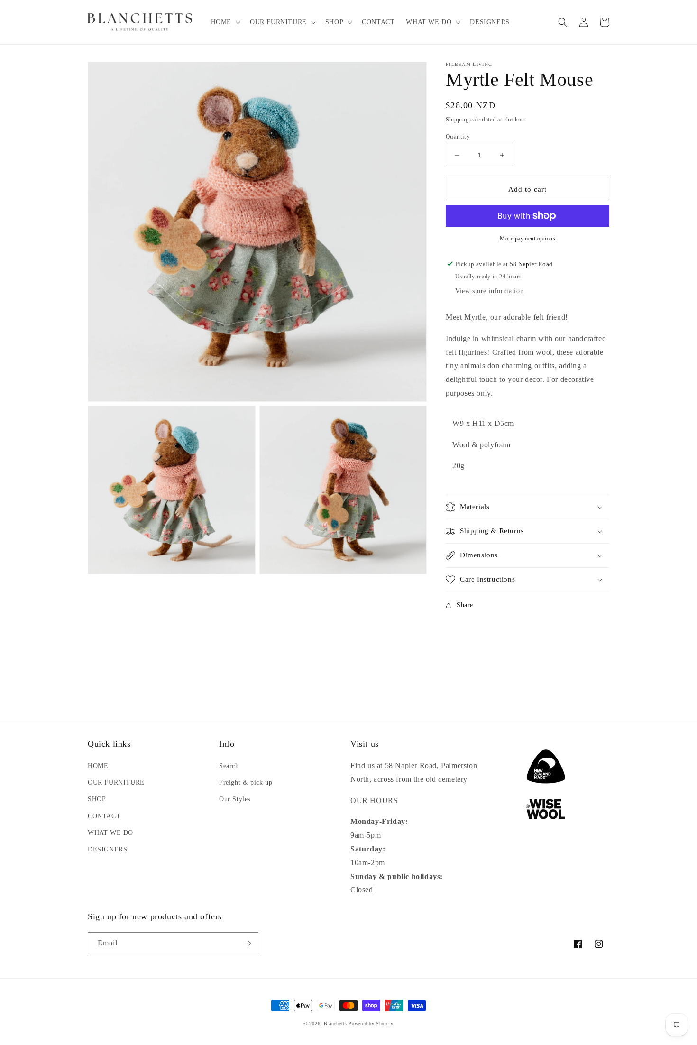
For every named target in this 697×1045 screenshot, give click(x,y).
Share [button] (465, 605)
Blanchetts (335, 1023)
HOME (98, 765)
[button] (224, 22)
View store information (489, 291)
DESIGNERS (107, 849)
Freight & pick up (245, 782)
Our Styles (234, 799)
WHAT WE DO (110, 832)
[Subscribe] (247, 943)
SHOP (97, 799)
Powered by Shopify (371, 1023)
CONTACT (104, 816)
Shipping (457, 119)
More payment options (527, 238)
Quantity (458, 136)
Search (229, 765)
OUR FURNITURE (116, 782)
